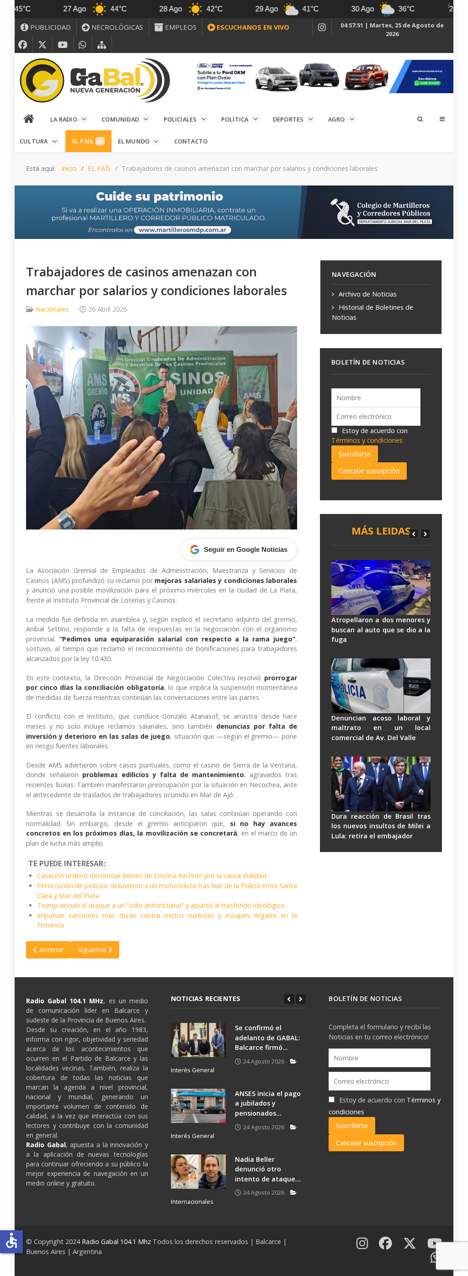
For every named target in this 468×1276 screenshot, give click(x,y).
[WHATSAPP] (82, 44)
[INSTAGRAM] (322, 27)
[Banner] (321, 75)
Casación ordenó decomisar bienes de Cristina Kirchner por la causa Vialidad (151, 875)
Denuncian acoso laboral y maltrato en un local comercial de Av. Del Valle (381, 728)
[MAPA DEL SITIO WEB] (102, 44)
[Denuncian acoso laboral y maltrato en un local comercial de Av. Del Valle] (381, 685)
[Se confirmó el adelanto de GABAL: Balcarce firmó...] (198, 1040)
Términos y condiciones (367, 440)
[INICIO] (29, 119)
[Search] (419, 119)
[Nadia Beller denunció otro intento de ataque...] (198, 1171)
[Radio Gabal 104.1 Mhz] (95, 80)
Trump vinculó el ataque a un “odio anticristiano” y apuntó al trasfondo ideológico (161, 905)
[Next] (425, 534)
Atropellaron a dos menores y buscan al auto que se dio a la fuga (381, 629)
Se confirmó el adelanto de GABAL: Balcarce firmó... (267, 1037)
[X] (42, 44)
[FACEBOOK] (23, 44)
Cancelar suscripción (369, 470)
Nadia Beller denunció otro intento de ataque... (268, 1169)
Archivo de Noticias (368, 294)
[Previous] (414, 534)
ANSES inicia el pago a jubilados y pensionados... (268, 1103)
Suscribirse (355, 454)
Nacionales (52, 309)
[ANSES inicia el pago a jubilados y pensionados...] (198, 1106)
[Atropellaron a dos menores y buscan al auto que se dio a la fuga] (381, 587)
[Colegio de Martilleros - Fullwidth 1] (234, 211)
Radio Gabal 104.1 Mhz (117, 1241)
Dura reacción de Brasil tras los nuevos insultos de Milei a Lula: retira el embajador (381, 826)
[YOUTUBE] (63, 44)
